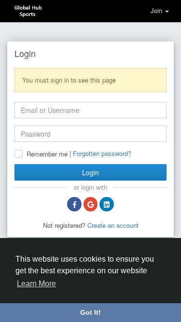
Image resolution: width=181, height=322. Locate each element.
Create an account (113, 225)
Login (90, 172)
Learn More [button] (36, 284)
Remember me (47, 154)
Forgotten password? (102, 153)
